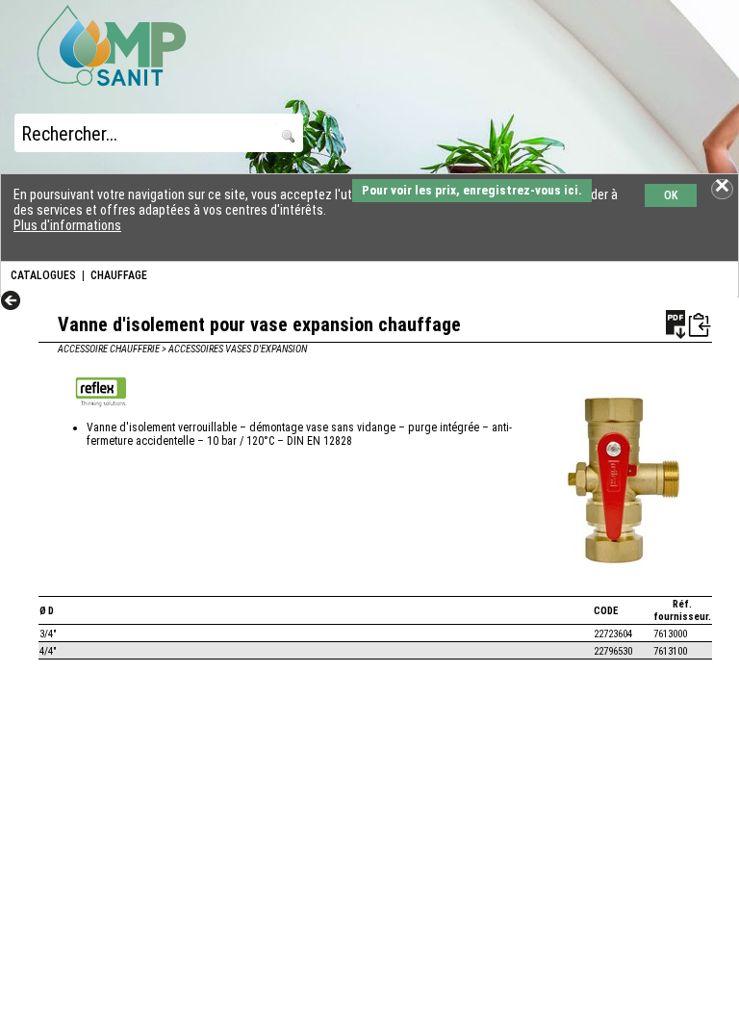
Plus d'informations (67, 225)
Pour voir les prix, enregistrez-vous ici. (472, 190)
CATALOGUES (43, 275)
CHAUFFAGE (118, 275)
